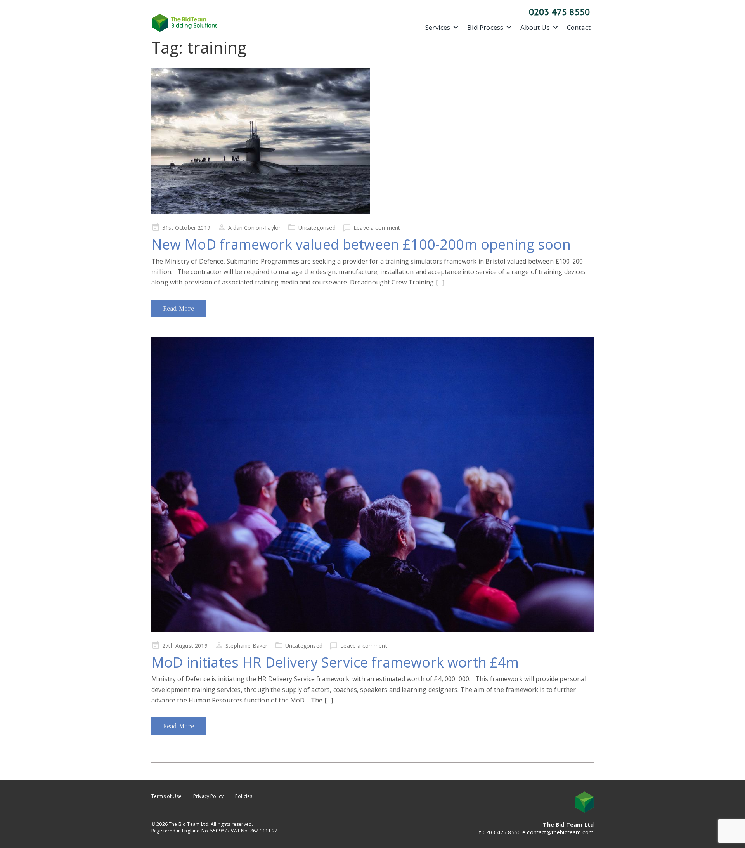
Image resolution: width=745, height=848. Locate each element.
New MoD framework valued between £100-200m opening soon (361, 244)
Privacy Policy (208, 796)
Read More (178, 308)
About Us (534, 27)
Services (437, 27)
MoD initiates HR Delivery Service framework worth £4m (335, 662)
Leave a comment (376, 227)
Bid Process (485, 27)
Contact (579, 27)
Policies (243, 796)
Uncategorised (317, 227)
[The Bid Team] (184, 22)
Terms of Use (166, 796)
